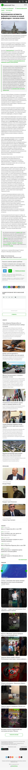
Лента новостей (9, 10)
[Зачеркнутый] (12, 297)
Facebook (9, 242)
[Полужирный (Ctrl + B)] (3, 297)
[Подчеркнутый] (9, 297)
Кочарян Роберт (7, 483)
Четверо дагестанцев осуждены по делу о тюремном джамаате (12, 540)
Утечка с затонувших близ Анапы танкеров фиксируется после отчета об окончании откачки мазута (12, 582)
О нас (2, 746)
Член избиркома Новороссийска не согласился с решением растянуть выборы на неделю (14, 324)
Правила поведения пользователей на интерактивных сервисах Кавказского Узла (14, 761)
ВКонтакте (20, 242)
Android (18, 232)
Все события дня (23, 559)
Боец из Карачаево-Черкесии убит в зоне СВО (13, 545)
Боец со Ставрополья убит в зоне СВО (11, 529)
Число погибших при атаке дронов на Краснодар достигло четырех (11, 534)
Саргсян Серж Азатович (9, 520)
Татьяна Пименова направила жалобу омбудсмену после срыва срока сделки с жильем (13, 425)
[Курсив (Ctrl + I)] (6, 297)
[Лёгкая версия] (7, 1)
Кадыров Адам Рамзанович (10, 502)
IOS (21, 232)
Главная (2, 10)
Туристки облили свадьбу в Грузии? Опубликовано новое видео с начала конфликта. (14, 658)
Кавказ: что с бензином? (8, 8)
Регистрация (14, 310)
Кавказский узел (10, 50)
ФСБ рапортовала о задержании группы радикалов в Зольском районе (11, 550)
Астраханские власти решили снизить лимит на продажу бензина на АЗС (13, 403)
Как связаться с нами (12, 746)
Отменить (14, 314)
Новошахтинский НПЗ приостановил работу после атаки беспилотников (12, 454)
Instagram (14, 242)
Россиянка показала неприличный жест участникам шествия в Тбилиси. (11, 730)
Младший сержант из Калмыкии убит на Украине (12, 556)
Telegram (5, 238)
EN (4, 1)
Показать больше (14, 734)
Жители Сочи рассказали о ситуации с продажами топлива (13, 376)
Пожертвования (24, 746)
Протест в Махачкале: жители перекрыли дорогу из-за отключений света (12, 634)
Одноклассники (6, 244)
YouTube (11, 245)
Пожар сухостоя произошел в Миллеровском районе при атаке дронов (13, 354)
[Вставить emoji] (15, 297)
